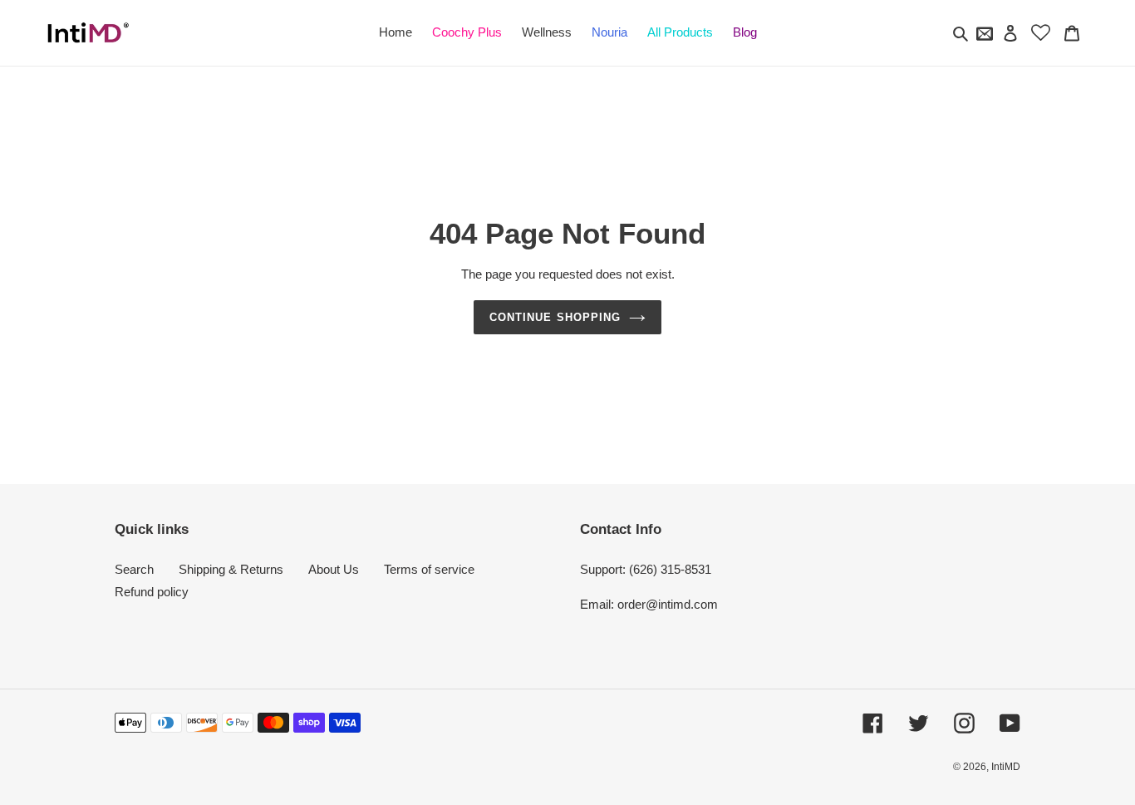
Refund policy (152, 592)
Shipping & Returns (231, 569)
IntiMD (1005, 767)
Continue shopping (555, 317)
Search (134, 569)
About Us (333, 569)
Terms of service (429, 569)
